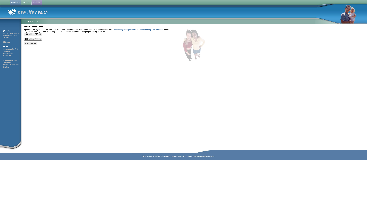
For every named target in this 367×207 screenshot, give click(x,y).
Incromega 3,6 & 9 (10, 49)
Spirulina (6, 51)
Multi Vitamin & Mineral (8, 55)
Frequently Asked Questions (10, 61)
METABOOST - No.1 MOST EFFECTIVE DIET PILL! (11, 35)
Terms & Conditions (11, 65)
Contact (6, 67)
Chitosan (6, 42)
